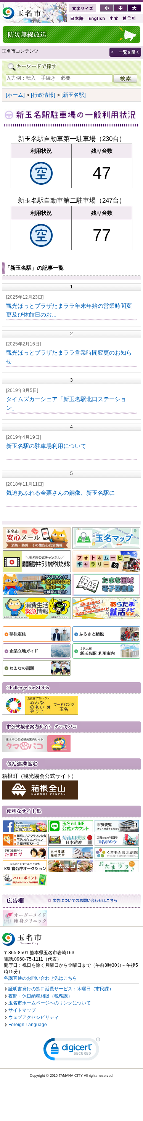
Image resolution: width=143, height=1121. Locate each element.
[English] (96, 18)
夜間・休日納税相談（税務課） (40, 996)
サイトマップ (22, 1010)
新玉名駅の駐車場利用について (46, 446)
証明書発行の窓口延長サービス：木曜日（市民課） (61, 988)
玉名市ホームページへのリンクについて (49, 1003)
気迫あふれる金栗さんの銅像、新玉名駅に (60, 492)
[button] (71, 1050)
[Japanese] (76, 18)
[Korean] (129, 18)
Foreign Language (27, 1024)
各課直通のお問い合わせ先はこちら (40, 978)
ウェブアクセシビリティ (33, 1017)
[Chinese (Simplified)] (113, 18)
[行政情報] (43, 95)
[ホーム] (15, 95)
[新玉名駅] (73, 95)
